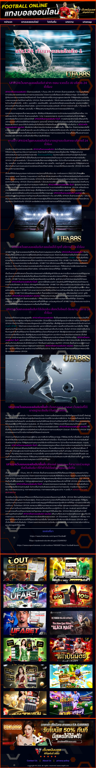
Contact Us (32, 760)
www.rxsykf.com (63, 765)
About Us (47, 760)
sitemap (87, 22)
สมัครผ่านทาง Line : (80, 489)
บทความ (69, 22)
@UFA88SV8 (10, 492)
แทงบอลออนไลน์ (29, 22)
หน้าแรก (8, 22)
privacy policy (62, 760)
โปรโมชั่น (51, 22)
